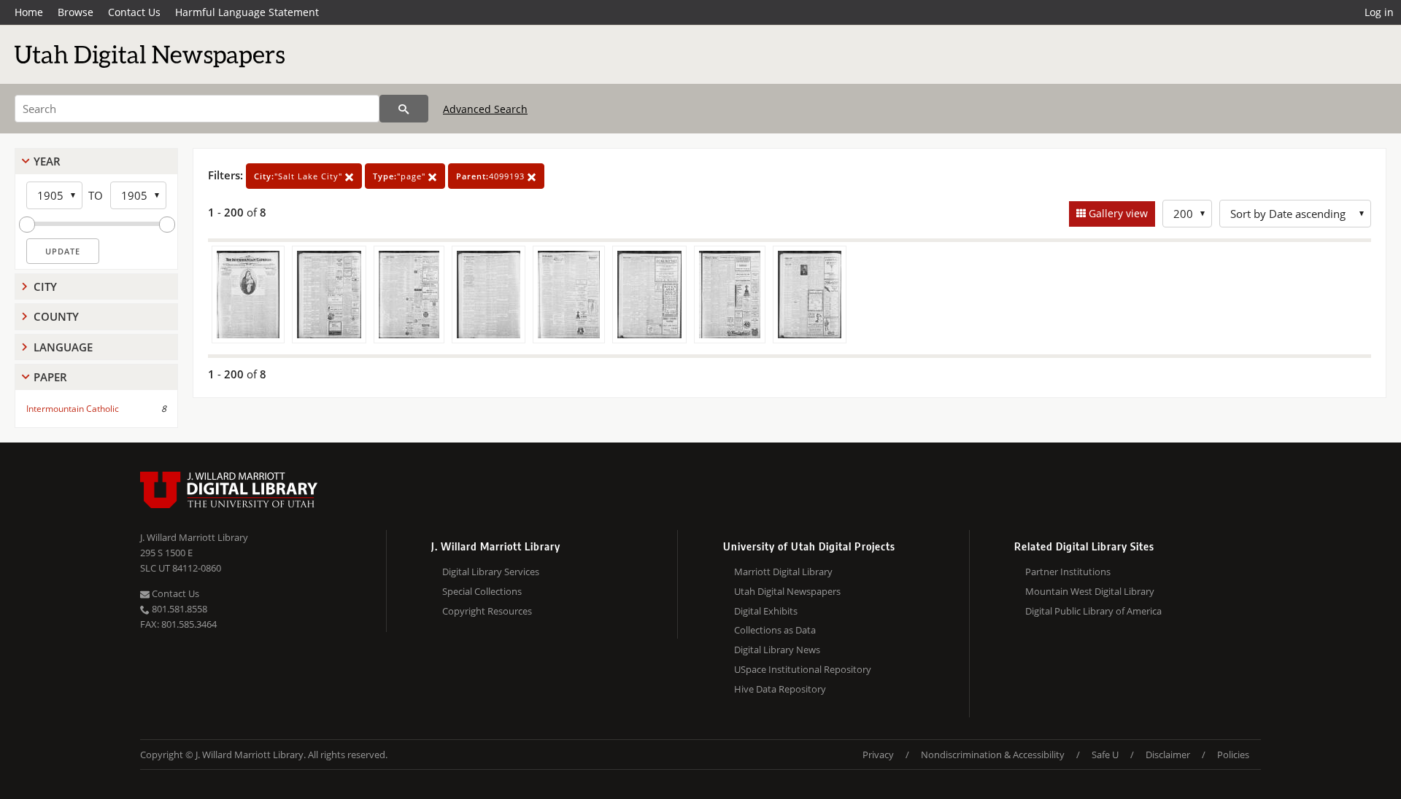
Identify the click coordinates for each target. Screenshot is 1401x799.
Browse (75, 12)
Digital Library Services (490, 571)
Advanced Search (485, 109)
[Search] (403, 108)
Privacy (878, 754)
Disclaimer (1168, 754)
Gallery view (1117, 213)
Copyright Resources (487, 610)
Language (63, 347)
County (56, 316)
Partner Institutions (1068, 571)
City (45, 286)
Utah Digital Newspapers (787, 591)
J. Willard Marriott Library (194, 537)
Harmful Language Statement (247, 12)
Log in (1379, 12)
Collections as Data (775, 629)
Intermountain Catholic (72, 408)
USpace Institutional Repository (802, 669)
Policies (1233, 754)
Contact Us (134, 12)
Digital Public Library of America (1093, 610)
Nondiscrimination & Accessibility (993, 754)
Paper (50, 377)
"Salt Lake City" (299, 176)
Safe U (1105, 754)
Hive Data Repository (780, 688)
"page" (400, 176)
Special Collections (482, 591)
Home (29, 12)
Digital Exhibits (766, 610)
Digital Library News (777, 649)
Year (47, 161)
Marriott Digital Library (783, 571)
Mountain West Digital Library (1089, 591)
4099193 (492, 176)
